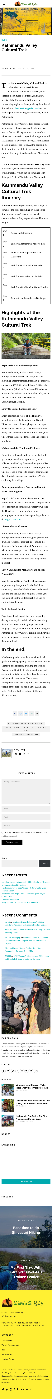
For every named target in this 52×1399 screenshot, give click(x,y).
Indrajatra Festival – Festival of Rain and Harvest (21, 902)
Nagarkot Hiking (13, 519)
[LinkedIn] (22, 1071)
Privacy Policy (9, 1323)
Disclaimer (9, 1325)
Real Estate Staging (12, 938)
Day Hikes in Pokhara (10, 900)
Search (4, 858)
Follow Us (25, 1182)
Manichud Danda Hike (14, 948)
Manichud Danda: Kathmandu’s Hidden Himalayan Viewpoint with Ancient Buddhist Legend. (26, 940)
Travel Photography (10, 1345)
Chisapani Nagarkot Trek (27, 108)
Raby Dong (10, 69)
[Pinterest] (17, 1071)
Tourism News (8, 1359)
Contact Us (39, 1325)
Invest (7, 922)
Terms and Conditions (29, 1323)
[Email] (37, 713)
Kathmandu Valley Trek (26, 735)
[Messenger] (20, 713)
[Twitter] (26, 713)
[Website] (28, 754)
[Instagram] (24, 754)
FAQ (18, 1325)
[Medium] (31, 1071)
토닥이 (8, 956)
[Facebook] (15, 713)
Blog (4, 40)
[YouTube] (20, 754)
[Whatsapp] (31, 713)
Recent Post (7, 1354)
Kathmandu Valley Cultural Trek (26, 724)
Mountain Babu (11, 930)
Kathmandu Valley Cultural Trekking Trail (26, 729)
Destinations (7, 1340)
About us (26, 1325)
